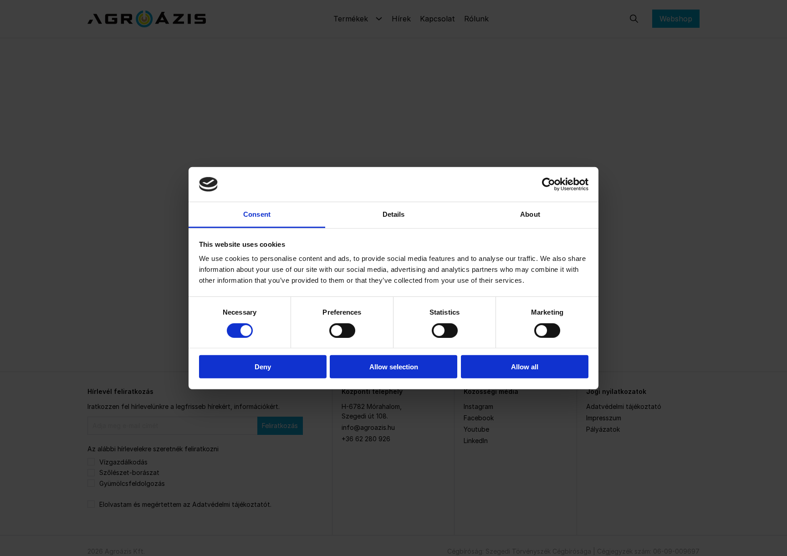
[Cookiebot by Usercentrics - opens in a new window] (548, 184)
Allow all (524, 367)
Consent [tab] (257, 214)
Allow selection (393, 367)
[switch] (342, 330)
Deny (263, 367)
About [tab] (530, 214)
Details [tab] (394, 214)
